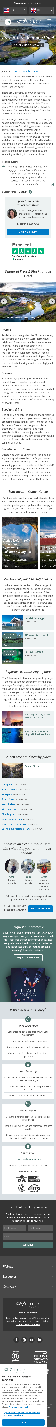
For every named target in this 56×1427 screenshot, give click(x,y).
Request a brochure (28, 957)
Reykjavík (7, 794)
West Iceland (9, 804)
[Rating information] (30, 192)
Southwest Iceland (12, 819)
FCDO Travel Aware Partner (28, 1159)
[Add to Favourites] (5, 60)
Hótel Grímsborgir (34, 618)
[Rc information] (19, 636)
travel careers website (28, 1324)
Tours (35, 71)
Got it (23, 1422)
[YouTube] (32, 1340)
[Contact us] (8, 22)
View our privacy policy (19, 1407)
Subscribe (28, 1244)
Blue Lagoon (8, 814)
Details (26, 71)
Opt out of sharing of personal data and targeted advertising (22, 1413)
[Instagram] (24, 1340)
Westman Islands (11, 809)
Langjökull (7, 784)
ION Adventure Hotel (36, 635)
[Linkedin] (40, 1340)
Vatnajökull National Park (16, 828)
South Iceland (9, 789)
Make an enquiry (28, 232)
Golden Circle (31, 766)
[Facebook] (16, 1340)
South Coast (9, 799)
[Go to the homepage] (29, 21)
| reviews (26, 256)
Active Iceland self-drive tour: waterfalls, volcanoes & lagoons (17, 546)
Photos (16, 71)
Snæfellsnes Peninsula (14, 824)
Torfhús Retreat (33, 651)
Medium (22, 191)
